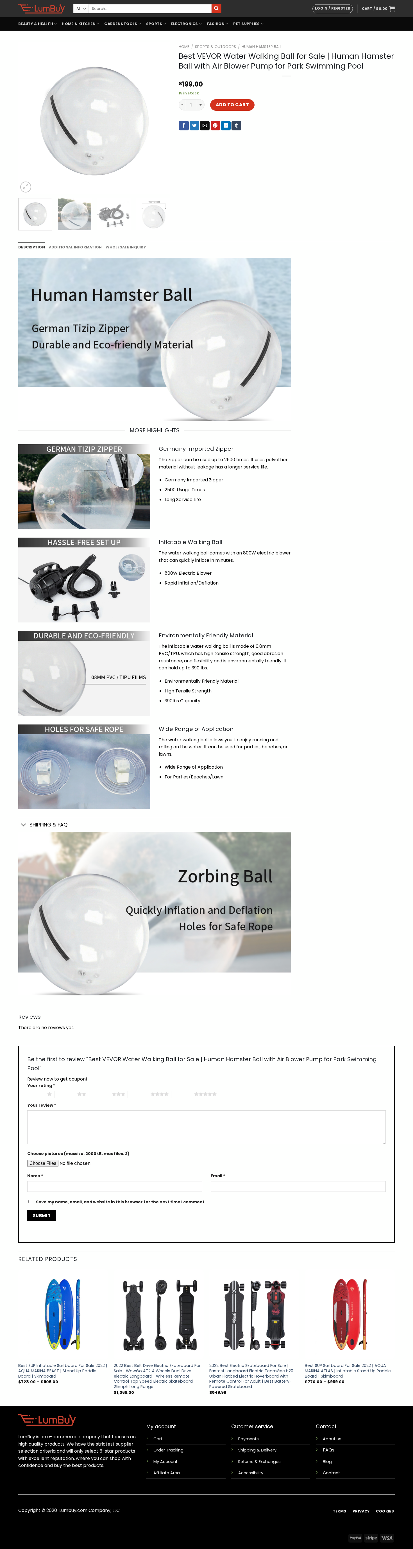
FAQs (328, 1450)
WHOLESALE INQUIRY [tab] (126, 247)
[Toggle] (23, 825)
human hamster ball (262, 46)
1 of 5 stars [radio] (35, 1094)
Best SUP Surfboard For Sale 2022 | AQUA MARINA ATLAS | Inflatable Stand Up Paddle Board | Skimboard (348, 1371)
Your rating (41, 1085)
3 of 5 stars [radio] (100, 1094)
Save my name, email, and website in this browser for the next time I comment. (121, 1202)
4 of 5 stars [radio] (139, 1094)
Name (35, 1176)
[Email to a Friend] (205, 125)
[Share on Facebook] (184, 125)
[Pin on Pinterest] (215, 125)
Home (184, 46)
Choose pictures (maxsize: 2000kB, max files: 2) (78, 1153)
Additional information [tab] (75, 247)
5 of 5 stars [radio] (182, 1094)
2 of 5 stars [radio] (66, 1094)
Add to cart (232, 104)
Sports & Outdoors (215, 46)
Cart (157, 1439)
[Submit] (216, 8)
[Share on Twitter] (194, 125)
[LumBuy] (41, 8)
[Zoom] (25, 187)
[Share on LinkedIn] (226, 125)
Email (218, 1176)
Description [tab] (31, 247)
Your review (41, 1105)
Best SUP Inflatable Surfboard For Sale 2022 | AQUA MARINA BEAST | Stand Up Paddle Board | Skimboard (62, 1371)
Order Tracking (168, 1450)
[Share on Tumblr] (236, 125)
